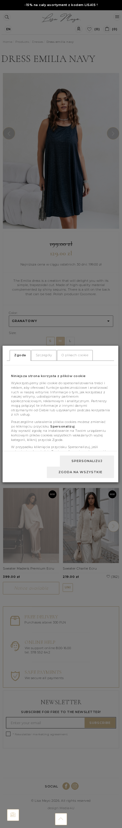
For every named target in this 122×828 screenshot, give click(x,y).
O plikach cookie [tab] (75, 355)
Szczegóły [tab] (44, 355)
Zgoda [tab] (20, 355)
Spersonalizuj (86, 461)
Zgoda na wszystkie (80, 472)
